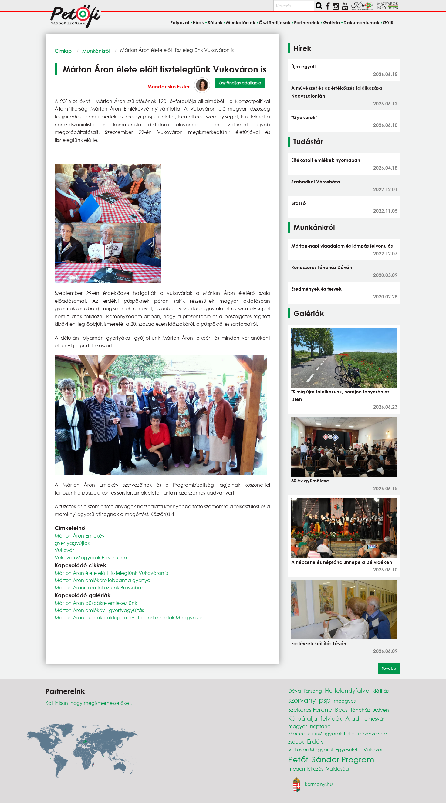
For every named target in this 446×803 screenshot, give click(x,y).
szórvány (302, 700)
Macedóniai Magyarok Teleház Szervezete (337, 733)
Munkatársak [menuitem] (240, 22)
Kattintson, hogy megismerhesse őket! (89, 703)
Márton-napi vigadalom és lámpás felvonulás (342, 245)
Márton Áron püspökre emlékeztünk (96, 603)
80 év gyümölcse (310, 480)
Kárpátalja (302, 718)
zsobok (296, 741)
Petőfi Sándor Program (331, 759)
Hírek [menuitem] (198, 22)
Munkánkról (96, 51)
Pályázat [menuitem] (179, 22)
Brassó (298, 203)
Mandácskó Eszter (168, 86)
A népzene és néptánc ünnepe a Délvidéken (341, 562)
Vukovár (64, 550)
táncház (360, 710)
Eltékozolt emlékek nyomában (325, 160)
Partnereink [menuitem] (306, 22)
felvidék (331, 718)
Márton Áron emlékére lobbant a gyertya (102, 580)
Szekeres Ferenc (310, 709)
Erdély (315, 741)
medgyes (345, 701)
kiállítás (381, 691)
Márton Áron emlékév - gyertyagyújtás (99, 610)
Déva (294, 691)
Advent (381, 710)
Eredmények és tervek (316, 289)
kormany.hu (319, 784)
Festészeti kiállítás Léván (318, 643)
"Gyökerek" (304, 117)
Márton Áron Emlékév (80, 535)
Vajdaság (337, 768)
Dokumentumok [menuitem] (361, 22)
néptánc (320, 726)
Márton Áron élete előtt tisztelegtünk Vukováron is (111, 573)
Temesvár (373, 718)
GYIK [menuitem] (388, 22)
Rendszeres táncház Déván (321, 267)
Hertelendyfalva (347, 690)
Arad (352, 718)
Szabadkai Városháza (315, 181)
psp (325, 700)
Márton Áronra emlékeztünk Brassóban (99, 587)
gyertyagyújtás (72, 543)
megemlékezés (305, 768)
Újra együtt (303, 66)
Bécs (341, 709)
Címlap (63, 51)
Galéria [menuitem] (331, 22)
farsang (313, 691)
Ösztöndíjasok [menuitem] (275, 22)
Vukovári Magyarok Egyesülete (91, 557)
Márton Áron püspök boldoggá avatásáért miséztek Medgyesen (129, 617)
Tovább (389, 668)
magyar (297, 726)
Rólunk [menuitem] (215, 22)
